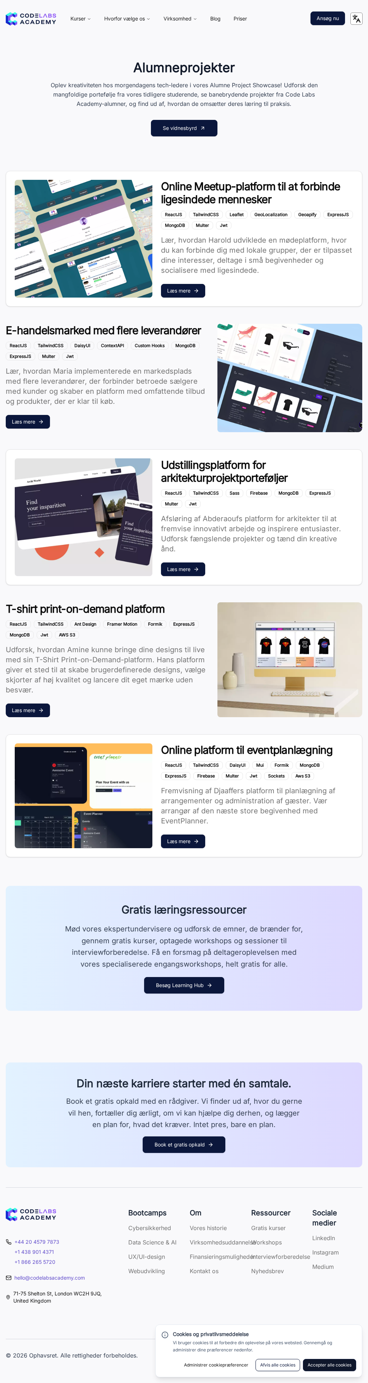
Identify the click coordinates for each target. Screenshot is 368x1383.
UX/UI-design (146, 1256)
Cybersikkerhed (149, 1228)
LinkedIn (323, 1238)
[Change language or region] (356, 18)
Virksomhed (178, 18)
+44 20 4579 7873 (36, 1242)
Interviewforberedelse (280, 1256)
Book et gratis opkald (180, 1144)
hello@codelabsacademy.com (49, 1278)
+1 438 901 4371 (34, 1252)
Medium (323, 1266)
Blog (215, 18)
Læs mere (178, 291)
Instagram (325, 1252)
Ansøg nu (328, 18)
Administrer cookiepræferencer (216, 1365)
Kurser (78, 18)
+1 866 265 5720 (34, 1262)
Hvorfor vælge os (124, 18)
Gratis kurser (268, 1228)
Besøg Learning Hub (180, 985)
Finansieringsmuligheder (222, 1256)
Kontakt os (204, 1271)
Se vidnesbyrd (180, 128)
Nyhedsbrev (267, 1271)
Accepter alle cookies (329, 1365)
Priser (240, 18)
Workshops (266, 1242)
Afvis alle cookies (277, 1365)
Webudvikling (146, 1271)
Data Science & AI (152, 1242)
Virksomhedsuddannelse (223, 1242)
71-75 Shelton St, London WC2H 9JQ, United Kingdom (57, 1297)
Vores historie (208, 1228)
